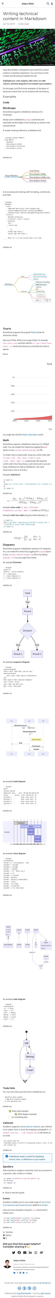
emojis (45, 1205)
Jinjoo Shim (27, 3)
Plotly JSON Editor (29, 435)
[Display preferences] (52, 3)
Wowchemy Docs (39, 274)
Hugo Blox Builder (24, 1293)
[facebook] (19, 1252)
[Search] (48, 3)
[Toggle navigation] (3, 3)
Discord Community (39, 276)
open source (45, 1293)
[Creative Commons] (27, 1288)
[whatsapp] (36, 1252)
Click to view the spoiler (14, 1193)
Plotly (33, 332)
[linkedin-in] (30, 1252)
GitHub (35, 279)
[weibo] (41, 1252)
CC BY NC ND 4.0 (44, 1283)
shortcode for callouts (30, 1127)
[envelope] (25, 1252)
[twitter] (13, 1252)
